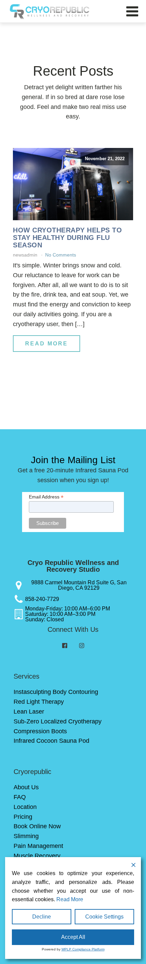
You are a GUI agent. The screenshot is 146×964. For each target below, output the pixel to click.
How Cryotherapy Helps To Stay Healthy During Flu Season (67, 237)
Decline (41, 917)
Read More (46, 343)
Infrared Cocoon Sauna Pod (51, 740)
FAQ (20, 797)
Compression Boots (40, 731)
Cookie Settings (104, 917)
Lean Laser (29, 711)
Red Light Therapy (39, 701)
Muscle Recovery (37, 855)
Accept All (73, 937)
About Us (26, 787)
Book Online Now (37, 826)
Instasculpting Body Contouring (56, 691)
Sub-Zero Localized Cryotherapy (58, 721)
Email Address (46, 497)
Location (25, 807)
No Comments (60, 255)
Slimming (26, 836)
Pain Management (38, 846)
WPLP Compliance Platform (83, 949)
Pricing (23, 816)
